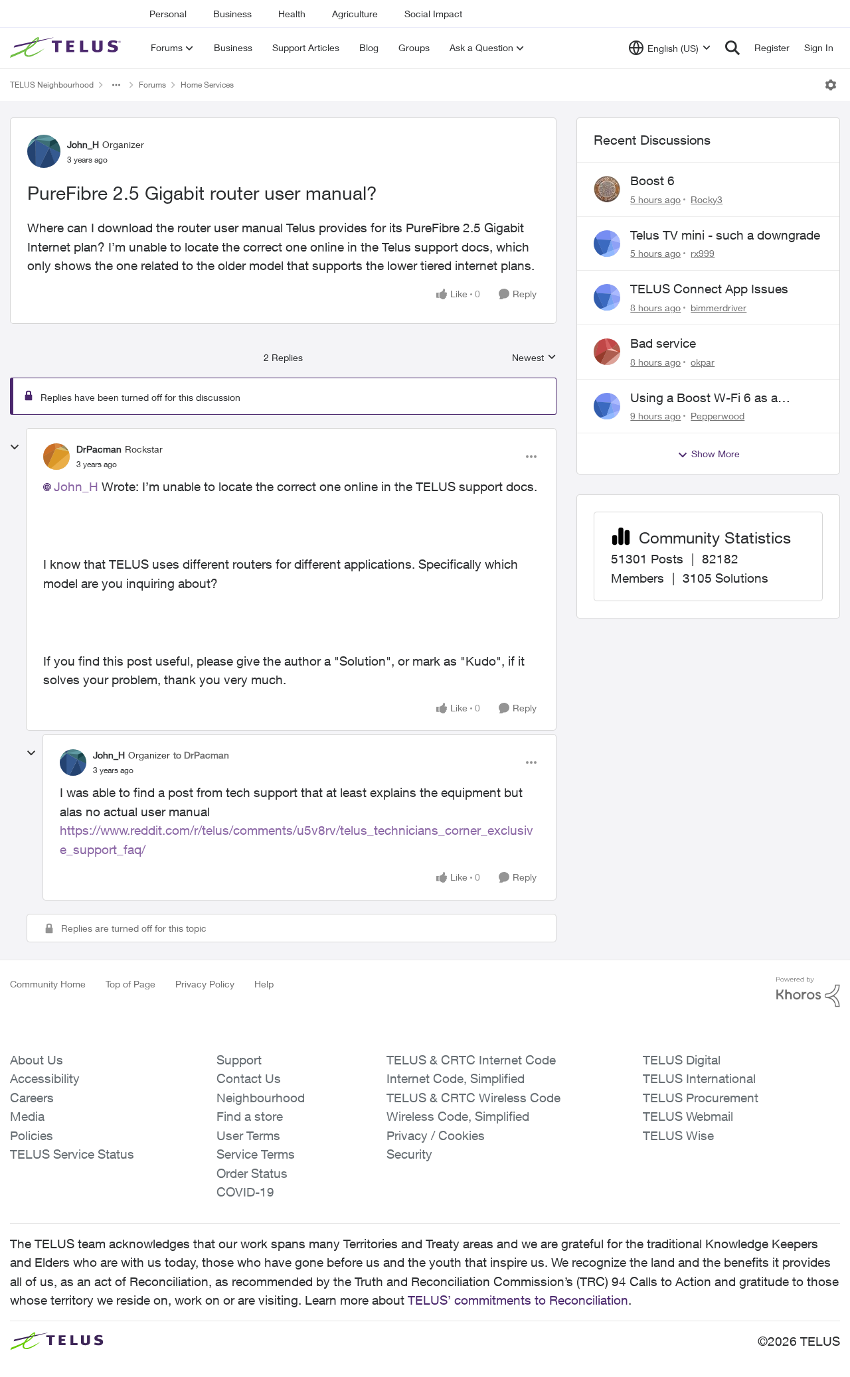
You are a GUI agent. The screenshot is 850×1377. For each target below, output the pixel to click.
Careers (32, 1097)
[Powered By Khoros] (808, 992)
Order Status (252, 1173)
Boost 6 (652, 180)
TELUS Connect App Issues (709, 288)
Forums (152, 85)
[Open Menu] (830, 85)
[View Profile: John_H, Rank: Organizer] (43, 151)
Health (291, 13)
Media (27, 1116)
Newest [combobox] (534, 358)
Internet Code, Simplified (455, 1078)
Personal (168, 13)
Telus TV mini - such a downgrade (725, 235)
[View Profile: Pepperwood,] (607, 406)
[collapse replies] (15, 447)
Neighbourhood (260, 1097)
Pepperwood (717, 415)
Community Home (48, 983)
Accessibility (45, 1078)
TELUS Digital (682, 1059)
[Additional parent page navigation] (116, 85)
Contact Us (248, 1078)
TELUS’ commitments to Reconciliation (518, 1300)
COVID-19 (245, 1192)
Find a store (249, 1116)
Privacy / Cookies (435, 1135)
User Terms (248, 1135)
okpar (703, 362)
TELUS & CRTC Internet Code (471, 1059)
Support (239, 1059)
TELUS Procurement (700, 1097)
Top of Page (130, 983)
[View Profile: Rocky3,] (607, 189)
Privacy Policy (204, 983)
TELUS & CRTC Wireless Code (473, 1097)
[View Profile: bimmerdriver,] (607, 297)
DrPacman (99, 449)
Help (264, 983)
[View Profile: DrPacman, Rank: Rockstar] (56, 456)
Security (409, 1154)
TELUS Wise (678, 1135)
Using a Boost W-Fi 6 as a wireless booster (704, 398)
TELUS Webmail (688, 1116)
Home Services (207, 85)
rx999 (703, 253)
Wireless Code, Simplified (457, 1116)
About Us (36, 1059)
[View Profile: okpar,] (607, 351)
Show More (715, 453)
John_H (83, 144)
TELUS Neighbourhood (52, 85)
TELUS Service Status (72, 1154)
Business (232, 13)
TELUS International (699, 1078)
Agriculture (355, 13)
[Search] (732, 48)
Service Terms (255, 1154)
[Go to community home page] (67, 47)
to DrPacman (201, 755)
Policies (31, 1135)
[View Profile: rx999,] (607, 243)
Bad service (663, 343)
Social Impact (433, 13)
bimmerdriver (718, 307)
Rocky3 (706, 199)
